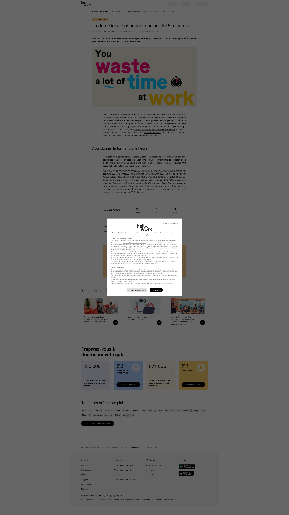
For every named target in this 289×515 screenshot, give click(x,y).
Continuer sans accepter (170, 223)
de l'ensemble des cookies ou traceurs (134, 243)
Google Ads (149, 270)
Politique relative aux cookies (164, 283)
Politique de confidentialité (141, 283)
